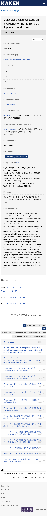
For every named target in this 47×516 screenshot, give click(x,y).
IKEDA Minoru (8, 115)
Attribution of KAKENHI (9, 505)
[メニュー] (44, 2)
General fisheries (9, 93)
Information (5, 486)
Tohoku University (9, 104)
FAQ (3, 494)
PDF (15, 291)
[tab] (24, 315)
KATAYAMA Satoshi (10, 129)
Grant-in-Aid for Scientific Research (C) (17, 60)
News (3, 498)
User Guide (5, 490)
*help (17, 163)
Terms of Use (6, 501)
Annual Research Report (16, 288)
